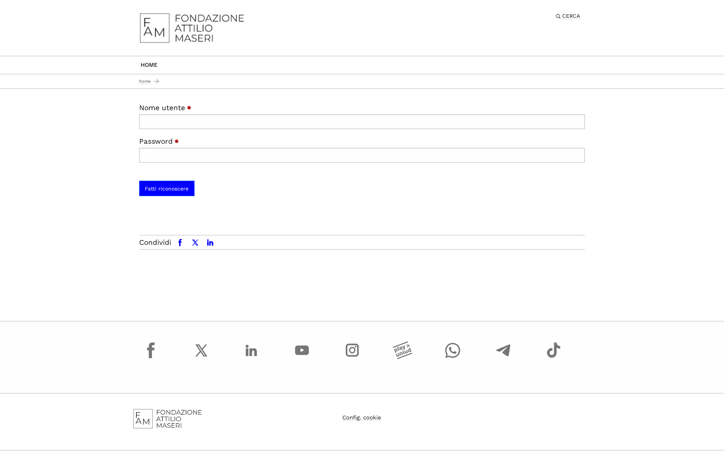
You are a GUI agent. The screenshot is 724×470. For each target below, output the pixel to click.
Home (149, 64)
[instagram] (352, 357)
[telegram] (503, 357)
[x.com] (201, 357)
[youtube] (302, 357)
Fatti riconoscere (167, 189)
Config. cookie (361, 417)
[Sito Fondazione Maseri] (192, 27)
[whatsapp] (453, 357)
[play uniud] (402, 357)
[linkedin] (251, 357)
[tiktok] (553, 357)
